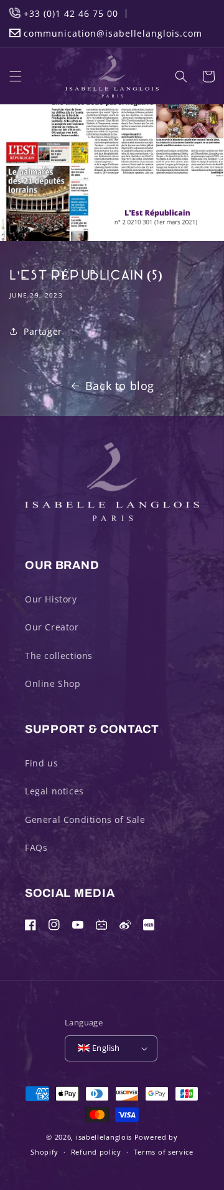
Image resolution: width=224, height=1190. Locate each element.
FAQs (36, 847)
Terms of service (164, 1151)
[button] (15, 76)
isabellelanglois (104, 1137)
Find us (41, 763)
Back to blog (119, 385)
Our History (51, 599)
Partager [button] (43, 331)
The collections (59, 655)
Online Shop (53, 683)
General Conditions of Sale (85, 819)
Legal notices (54, 791)
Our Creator (52, 627)
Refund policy (96, 1151)
